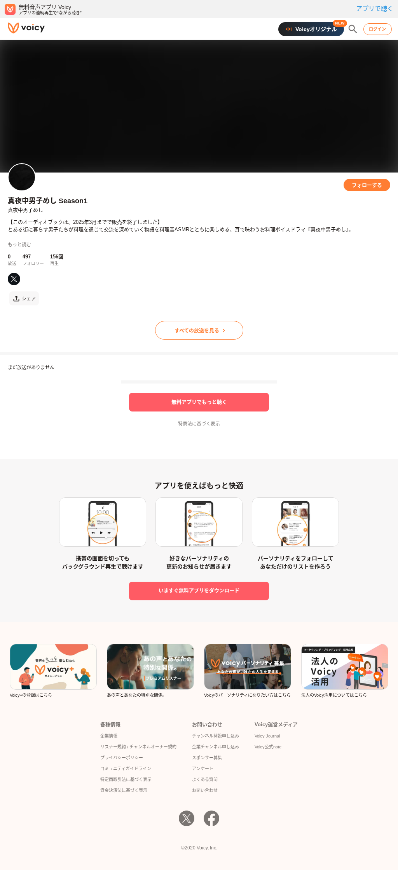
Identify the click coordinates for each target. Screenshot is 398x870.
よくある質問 (205, 779)
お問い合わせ (205, 790)
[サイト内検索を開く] (353, 29)
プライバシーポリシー (121, 757)
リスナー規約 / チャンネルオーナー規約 (138, 746)
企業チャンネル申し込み (215, 746)
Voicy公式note (268, 746)
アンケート (202, 768)
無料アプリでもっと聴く (199, 402)
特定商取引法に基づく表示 (126, 779)
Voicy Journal (267, 736)
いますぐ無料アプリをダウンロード (199, 590)
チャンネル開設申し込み (215, 736)
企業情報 (108, 736)
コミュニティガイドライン (125, 768)
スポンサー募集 (207, 757)
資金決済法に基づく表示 (123, 790)
